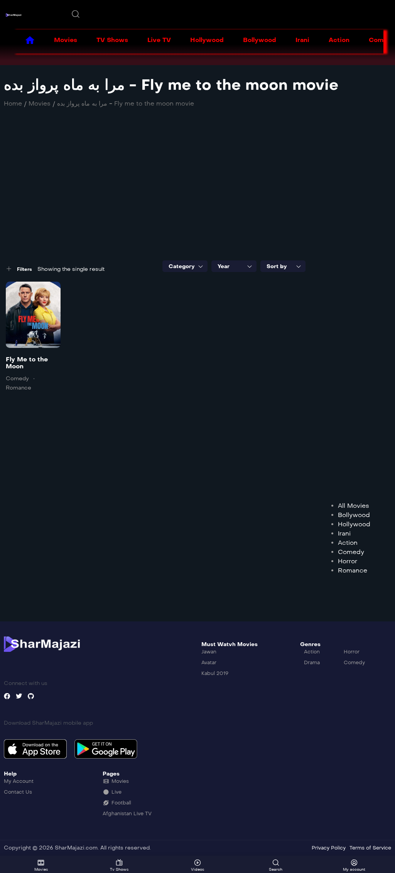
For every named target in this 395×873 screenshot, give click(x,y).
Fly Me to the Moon (27, 363)
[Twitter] (19, 696)
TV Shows (112, 40)
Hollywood (207, 40)
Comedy (17, 378)
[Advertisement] (197, 187)
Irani (302, 40)
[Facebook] (7, 696)
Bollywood (259, 40)
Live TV (159, 40)
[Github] (31, 696)
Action (339, 40)
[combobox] (185, 266)
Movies (65, 40)
